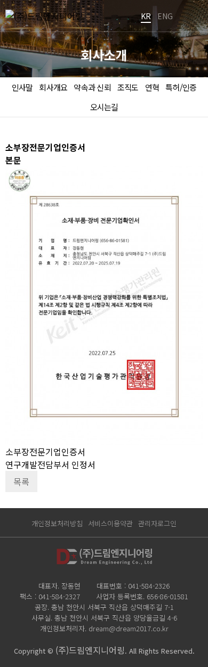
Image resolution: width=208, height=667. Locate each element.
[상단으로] (184, 643)
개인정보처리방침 (57, 523)
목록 (21, 481)
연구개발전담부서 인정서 (50, 464)
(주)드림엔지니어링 (90, 650)
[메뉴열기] (192, 16)
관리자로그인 (157, 523)
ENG (165, 16)
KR (146, 16)
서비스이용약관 (110, 523)
